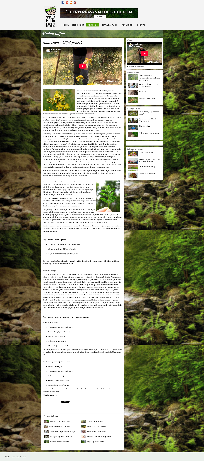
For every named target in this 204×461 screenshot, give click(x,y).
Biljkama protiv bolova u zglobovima (99, 436)
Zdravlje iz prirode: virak (147, 98)
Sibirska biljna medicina (95, 421)
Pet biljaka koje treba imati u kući (61, 436)
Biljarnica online (144, 126)
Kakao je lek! (143, 91)
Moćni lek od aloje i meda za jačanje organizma (62, 432)
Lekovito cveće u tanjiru (147, 152)
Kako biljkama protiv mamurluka (60, 426)
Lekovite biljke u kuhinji (147, 166)
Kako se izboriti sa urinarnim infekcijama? (59, 442)
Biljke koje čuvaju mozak (95, 441)
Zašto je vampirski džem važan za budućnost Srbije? (149, 160)
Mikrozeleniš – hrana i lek (147, 174)
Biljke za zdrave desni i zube (96, 426)
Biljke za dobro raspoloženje (96, 431)
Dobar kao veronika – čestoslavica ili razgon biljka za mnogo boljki (149, 77)
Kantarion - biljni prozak (135, 67)
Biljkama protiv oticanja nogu (60, 421)
